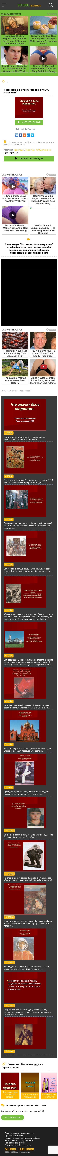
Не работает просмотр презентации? (16, 391)
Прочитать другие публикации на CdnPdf (29, 324)
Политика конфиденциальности (19, 1133)
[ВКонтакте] (16, 135)
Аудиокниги (27, 1140)
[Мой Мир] (28, 135)
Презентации (19, 150)
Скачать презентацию (31, 159)
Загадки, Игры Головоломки (18, 1145)
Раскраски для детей (14, 1143)
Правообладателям (14, 1136)
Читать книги (11, 1140)
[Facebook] (20, 135)
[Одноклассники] (24, 135)
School (29, 5)
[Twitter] (32, 135)
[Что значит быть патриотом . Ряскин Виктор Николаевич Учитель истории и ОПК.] (25, 430)
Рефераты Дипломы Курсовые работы (22, 1138)
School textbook (19, 1149)
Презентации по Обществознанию (38, 150)
